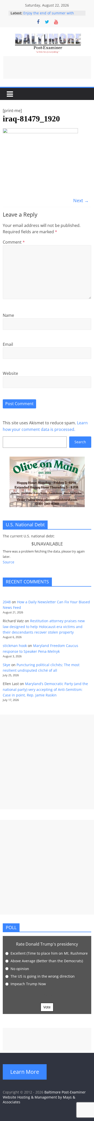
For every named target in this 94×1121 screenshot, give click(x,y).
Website (10, 373)
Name (8, 315)
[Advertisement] (47, 67)
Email (8, 344)
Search (80, 441)
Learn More (24, 1071)
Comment (14, 242)
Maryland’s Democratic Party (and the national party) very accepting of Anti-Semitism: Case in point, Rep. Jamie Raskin (45, 689)
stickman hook (15, 645)
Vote (47, 1007)
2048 (7, 601)
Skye (6, 664)
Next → (81, 200)
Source (8, 562)
